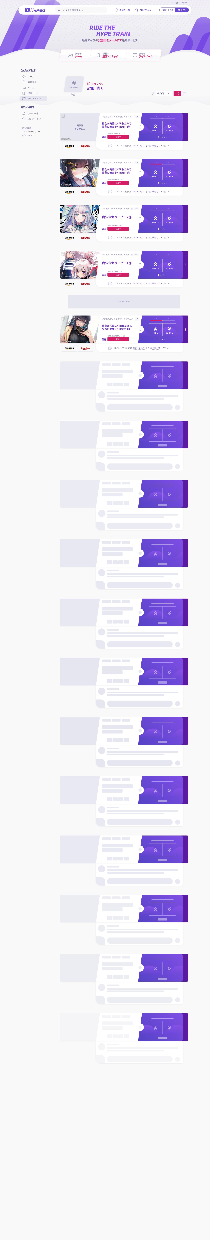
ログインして (139, 145)
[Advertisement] (124, 301)
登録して (156, 145)
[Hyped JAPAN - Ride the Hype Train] (35, 10)
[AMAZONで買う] (69, 146)
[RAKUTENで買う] (85, 146)
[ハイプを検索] (59, 10)
